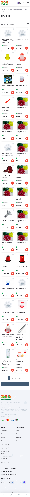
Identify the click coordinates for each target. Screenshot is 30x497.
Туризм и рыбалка (6, 448)
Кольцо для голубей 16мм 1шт (21, 154)
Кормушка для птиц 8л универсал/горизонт (8, 63)
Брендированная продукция (6, 457)
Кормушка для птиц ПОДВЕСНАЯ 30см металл (8, 312)
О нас (17, 430)
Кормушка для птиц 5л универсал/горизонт (8, 335)
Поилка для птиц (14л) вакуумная (21, 86)
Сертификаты (5, 462)
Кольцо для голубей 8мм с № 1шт (21, 132)
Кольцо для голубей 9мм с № (7, 132)
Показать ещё (15, 384)
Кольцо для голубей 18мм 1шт (21, 198)
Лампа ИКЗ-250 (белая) (8, 220)
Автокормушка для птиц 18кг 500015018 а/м (22, 266)
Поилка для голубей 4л (8, 288)
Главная (3, 9)
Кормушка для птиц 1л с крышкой (22, 40)
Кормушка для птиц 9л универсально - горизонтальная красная (22, 362)
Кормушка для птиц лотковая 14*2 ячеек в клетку (7, 109)
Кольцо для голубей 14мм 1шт (21, 243)
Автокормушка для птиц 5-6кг (7, 265)
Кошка (3, 437)
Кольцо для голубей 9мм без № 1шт (21, 221)
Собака (3, 434)
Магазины (18, 437)
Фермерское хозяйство (20, 9)
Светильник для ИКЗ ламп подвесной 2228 (7, 154)
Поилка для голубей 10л (21, 289)
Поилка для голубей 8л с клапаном (8, 86)
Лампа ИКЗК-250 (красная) (6, 176)
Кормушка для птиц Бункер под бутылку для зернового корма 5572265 (8, 362)
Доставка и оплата (21, 434)
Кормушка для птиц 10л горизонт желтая (21, 312)
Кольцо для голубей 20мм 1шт (21, 176)
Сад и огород (5, 444)
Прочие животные (6, 441)
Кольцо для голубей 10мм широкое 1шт (7, 243)
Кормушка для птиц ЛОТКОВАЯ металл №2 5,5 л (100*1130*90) (20, 337)
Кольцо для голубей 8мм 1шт (21, 108)
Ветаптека (4, 430)
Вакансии (18, 441)
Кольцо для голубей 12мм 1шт (7, 198)
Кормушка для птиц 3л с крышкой (22, 63)
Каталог (10, 9)
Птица (2, 11)
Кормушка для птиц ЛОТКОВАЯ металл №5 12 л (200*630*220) (8, 41)
